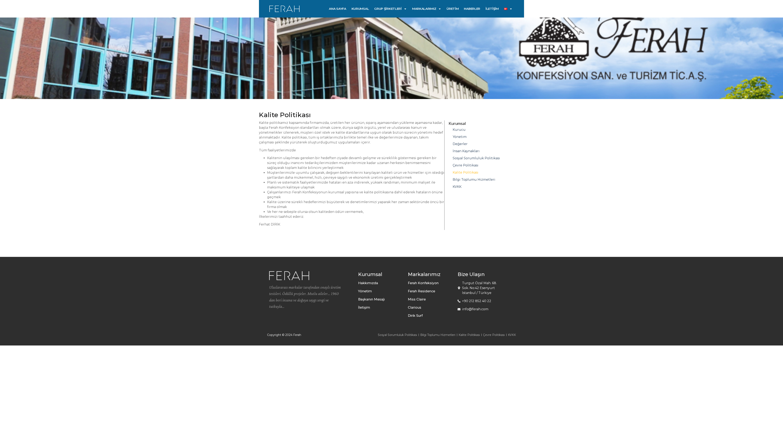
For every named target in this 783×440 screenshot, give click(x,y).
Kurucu (459, 130)
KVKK (457, 187)
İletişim (492, 9)
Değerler (460, 144)
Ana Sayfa (337, 9)
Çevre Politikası (465, 165)
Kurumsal (360, 9)
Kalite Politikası (465, 172)
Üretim (453, 9)
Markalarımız (424, 9)
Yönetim (460, 137)
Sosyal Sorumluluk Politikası (476, 158)
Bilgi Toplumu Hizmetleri (474, 180)
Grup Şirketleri (388, 9)
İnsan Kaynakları (466, 151)
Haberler (472, 9)
